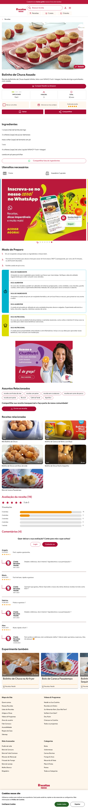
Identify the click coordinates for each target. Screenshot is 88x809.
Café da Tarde (35, 398)
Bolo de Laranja (7, 764)
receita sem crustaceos (51, 393)
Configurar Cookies (9, 804)
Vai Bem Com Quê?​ (50, 713)
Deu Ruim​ (47, 717)
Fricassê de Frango (8, 760)
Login (35, 544)
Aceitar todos (61, 804)
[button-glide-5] (51, 242)
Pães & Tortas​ (48, 764)
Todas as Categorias (51, 771)
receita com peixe (32, 393)
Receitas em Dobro (50, 706)
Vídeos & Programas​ (9, 717)
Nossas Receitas (7, 706)
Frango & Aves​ (49, 757)
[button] (65, 112)
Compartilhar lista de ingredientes (46, 161)
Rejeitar (77, 804)
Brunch (23, 398)
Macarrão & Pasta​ (50, 760)
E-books (66, 13)
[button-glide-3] (47, 242)
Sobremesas (48, 750)
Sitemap (4, 734)
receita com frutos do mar (12, 393)
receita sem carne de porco (73, 393)
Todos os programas (51, 724)
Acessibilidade (7, 727)
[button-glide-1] (42, 242)
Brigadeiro (5, 771)
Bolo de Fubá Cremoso (10, 753)
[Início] (21, 10)
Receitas (35, 13)
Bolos (46, 746)
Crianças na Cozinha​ (51, 720)
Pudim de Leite (7, 746)
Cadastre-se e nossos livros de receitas (44, 2)
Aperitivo (48, 398)
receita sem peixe (10, 398)
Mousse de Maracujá (9, 757)
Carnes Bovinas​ (49, 753)
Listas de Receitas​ (8, 709)
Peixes (46, 767)
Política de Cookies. (18, 799)
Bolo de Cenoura (8, 750)
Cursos (50, 13)
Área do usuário (7, 720)
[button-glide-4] (49, 242)
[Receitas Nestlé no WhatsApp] (44, 210)
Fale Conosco (6, 724)
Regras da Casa (7, 731)
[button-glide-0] (40, 242)
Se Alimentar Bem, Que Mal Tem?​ (55, 709)
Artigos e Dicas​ (7, 713)
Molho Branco (7, 767)
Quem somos (6, 702)
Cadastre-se (50, 544)
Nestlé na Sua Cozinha (51, 702)
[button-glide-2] (44, 242)
